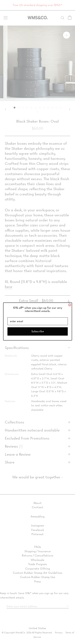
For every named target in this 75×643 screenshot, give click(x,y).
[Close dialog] (69, 305)
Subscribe (37, 331)
